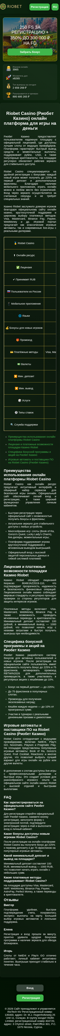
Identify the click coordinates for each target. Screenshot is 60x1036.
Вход (30, 988)
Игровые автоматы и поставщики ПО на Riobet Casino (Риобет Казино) (30, 461)
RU (55, 6)
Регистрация (39, 6)
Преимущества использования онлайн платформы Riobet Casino (31, 438)
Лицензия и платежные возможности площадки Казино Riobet (30, 446)
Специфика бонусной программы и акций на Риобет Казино (29, 453)
